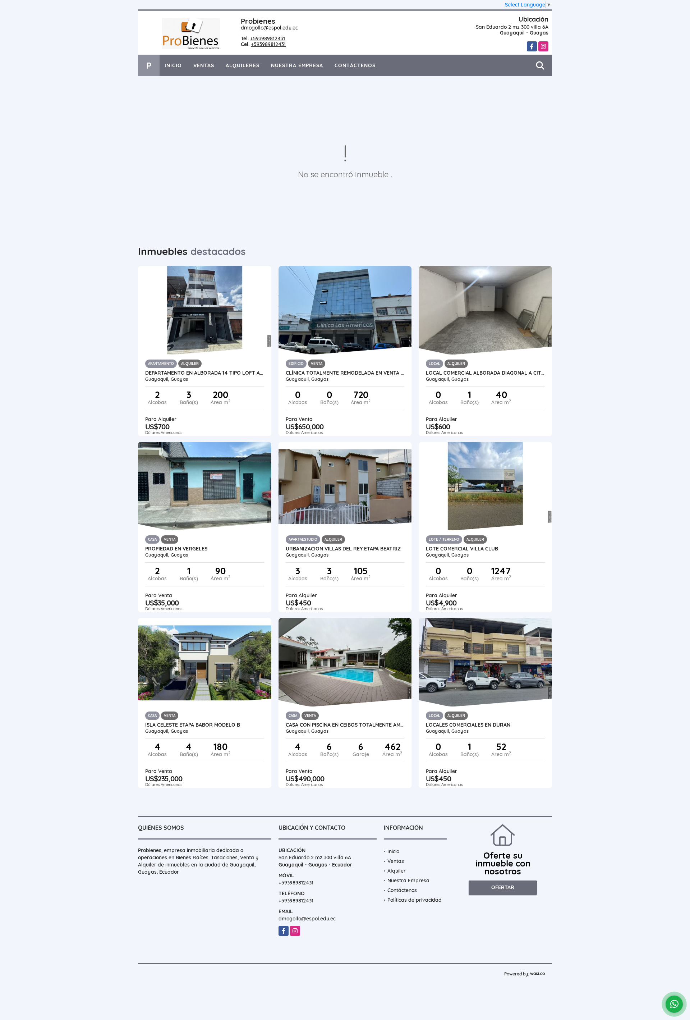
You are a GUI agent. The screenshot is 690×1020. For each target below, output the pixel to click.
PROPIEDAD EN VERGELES (176, 549)
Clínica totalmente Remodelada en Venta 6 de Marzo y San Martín (345, 373)
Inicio (173, 65)
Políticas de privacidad (414, 900)
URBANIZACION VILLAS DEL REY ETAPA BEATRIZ (343, 549)
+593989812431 (267, 38)
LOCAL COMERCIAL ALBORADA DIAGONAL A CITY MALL (485, 373)
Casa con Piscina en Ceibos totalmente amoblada (345, 725)
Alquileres (242, 65)
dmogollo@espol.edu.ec (269, 27)
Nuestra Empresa (297, 65)
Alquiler (396, 871)
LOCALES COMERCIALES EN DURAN (468, 725)
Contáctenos (355, 65)
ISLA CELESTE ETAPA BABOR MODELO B (192, 725)
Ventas (203, 65)
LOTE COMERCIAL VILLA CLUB (462, 549)
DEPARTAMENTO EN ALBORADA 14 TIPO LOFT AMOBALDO (204, 373)
